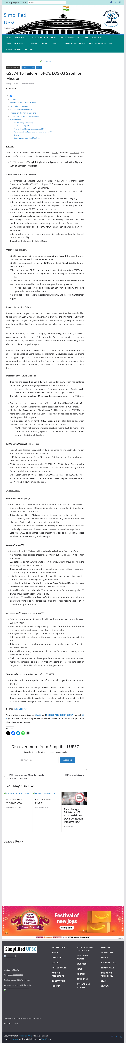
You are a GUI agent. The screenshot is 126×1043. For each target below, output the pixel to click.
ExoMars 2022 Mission (43, 801)
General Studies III (13, 67)
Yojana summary (13, 49)
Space (39, 67)
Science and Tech (28, 67)
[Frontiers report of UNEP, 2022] (16, 793)
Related (16, 135)
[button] (27, 37)
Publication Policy (11, 1023)
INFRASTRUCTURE (108, 963)
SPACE (38, 715)
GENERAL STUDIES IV (38, 43)
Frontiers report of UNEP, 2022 (15, 801)
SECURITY (105, 986)
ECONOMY (105, 947)
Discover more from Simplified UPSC (27, 138)
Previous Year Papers (75, 43)
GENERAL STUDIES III (14, 43)
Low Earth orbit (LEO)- (22, 126)
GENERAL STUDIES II (91, 38)
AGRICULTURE (107, 952)
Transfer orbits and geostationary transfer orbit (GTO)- (34, 132)
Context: (13, 99)
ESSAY (55, 43)
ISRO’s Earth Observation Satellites (24, 116)
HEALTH (80, 969)
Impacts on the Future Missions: (23, 113)
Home (8, 38)
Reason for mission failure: (21, 109)
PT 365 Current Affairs (42, 38)
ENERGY (104, 957)
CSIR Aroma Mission (74, 775)
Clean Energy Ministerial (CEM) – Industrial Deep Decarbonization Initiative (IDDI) (73, 815)
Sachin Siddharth (28, 84)
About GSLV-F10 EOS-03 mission (23, 103)
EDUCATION (82, 964)
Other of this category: (19, 106)
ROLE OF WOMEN (59, 968)
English (29, 49)
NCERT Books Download (100, 43)
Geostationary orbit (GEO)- (23, 123)
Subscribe (67, 760)
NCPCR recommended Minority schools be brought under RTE (25, 777)
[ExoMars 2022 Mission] (44, 793)
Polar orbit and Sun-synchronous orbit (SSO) (30, 129)
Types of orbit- (16, 119)
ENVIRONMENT (107, 968)
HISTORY (55, 952)
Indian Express (21, 708)
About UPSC (20, 38)
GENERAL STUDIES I (68, 38)
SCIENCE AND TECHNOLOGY (59, 715)
